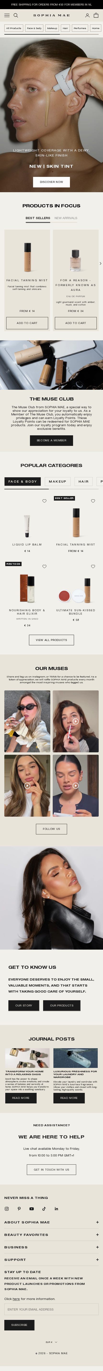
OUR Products (62, 1005)
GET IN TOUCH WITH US (51, 1169)
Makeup (52, 28)
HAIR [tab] (84, 481)
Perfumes (80, 28)
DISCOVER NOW (51, 182)
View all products (51, 640)
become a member (51, 440)
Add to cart (27, 323)
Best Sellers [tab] (38, 218)
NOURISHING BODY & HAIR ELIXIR (27, 612)
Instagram (38, 676)
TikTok (53, 676)
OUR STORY (23, 1005)
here (16, 1299)
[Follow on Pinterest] (19, 1208)
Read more (21, 1098)
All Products (13, 28)
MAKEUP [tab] (57, 481)
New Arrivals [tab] (66, 218)
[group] (51, 365)
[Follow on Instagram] (6, 1208)
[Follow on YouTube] (31, 1208)
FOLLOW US (51, 829)
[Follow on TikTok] (44, 1208)
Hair (65, 28)
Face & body (34, 28)
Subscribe (19, 1325)
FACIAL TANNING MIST (27, 280)
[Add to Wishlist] (44, 501)
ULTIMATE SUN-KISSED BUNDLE (76, 612)
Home (95, 28)
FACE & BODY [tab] (22, 481)
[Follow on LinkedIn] (56, 1208)
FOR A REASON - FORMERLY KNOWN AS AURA (76, 285)
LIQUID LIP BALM (27, 544)
